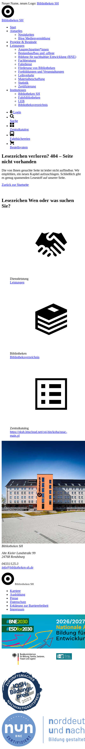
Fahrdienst (25, 64)
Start (13, 27)
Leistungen (17, 45)
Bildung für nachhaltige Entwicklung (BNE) (47, 57)
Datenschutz (18, 602)
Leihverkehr (26, 75)
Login (16, 112)
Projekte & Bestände (23, 42)
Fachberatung (27, 60)
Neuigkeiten (26, 34)
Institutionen (18, 90)
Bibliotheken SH (48, 3)
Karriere (15, 591)
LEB (21, 101)
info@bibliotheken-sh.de (17, 567)
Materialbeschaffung (31, 79)
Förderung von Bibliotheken (36, 68)
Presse (14, 598)
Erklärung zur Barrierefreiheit (29, 605)
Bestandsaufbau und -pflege (36, 53)
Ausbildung (17, 594)
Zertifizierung (27, 86)
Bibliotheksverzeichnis (33, 105)
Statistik (23, 82)
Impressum (17, 609)
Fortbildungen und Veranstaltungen (41, 71)
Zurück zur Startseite (15, 184)
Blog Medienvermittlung (34, 38)
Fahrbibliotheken (29, 97)
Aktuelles (16, 31)
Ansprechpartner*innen (33, 49)
